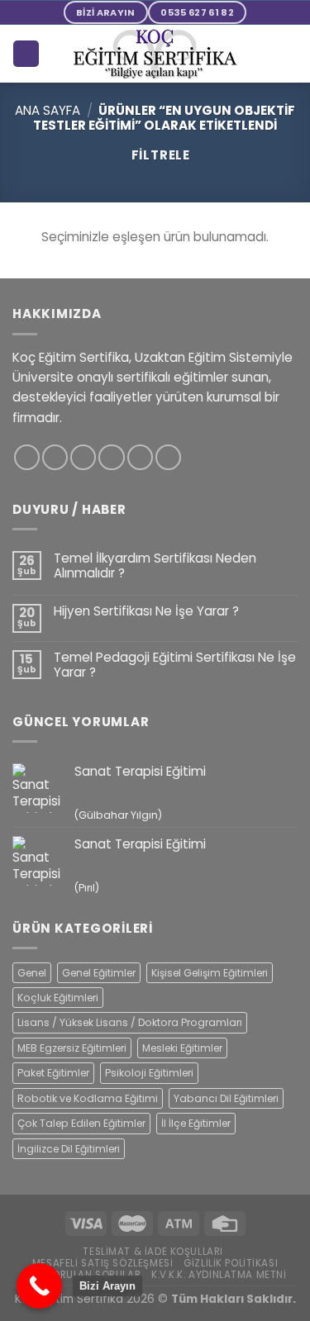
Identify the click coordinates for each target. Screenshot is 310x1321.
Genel (31, 973)
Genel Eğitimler (99, 973)
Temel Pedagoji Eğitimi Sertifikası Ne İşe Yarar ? (175, 665)
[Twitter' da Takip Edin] (83, 457)
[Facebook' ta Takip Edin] (27, 457)
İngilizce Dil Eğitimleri (68, 1149)
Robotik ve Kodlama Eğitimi (87, 1098)
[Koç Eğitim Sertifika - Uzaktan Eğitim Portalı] (155, 54)
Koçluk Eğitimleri (57, 998)
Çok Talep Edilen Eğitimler (81, 1123)
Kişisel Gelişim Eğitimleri (209, 973)
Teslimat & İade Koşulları (153, 1251)
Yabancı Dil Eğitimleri (226, 1098)
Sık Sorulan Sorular (84, 1274)
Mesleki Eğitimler (182, 1048)
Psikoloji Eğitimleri (149, 1073)
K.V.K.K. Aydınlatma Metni (219, 1274)
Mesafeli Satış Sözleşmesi (103, 1263)
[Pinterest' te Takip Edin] (140, 457)
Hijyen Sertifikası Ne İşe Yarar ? (146, 611)
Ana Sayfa (47, 110)
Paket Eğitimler (53, 1073)
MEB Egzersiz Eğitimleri (71, 1048)
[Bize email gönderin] (111, 457)
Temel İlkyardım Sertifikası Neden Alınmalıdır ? (155, 566)
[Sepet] (25, 53)
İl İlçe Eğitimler (196, 1123)
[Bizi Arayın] (39, 1286)
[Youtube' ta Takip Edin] (168, 457)
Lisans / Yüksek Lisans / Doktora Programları (129, 1022)
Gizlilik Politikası (231, 1263)
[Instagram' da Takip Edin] (55, 457)
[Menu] (288, 54)
